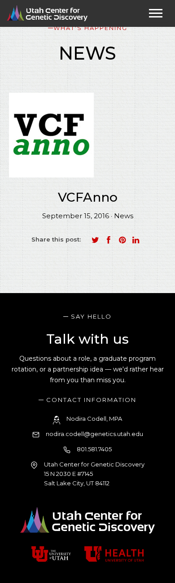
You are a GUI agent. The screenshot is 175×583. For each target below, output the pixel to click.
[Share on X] (95, 240)
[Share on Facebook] (108, 240)
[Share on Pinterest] (122, 240)
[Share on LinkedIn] (135, 240)
